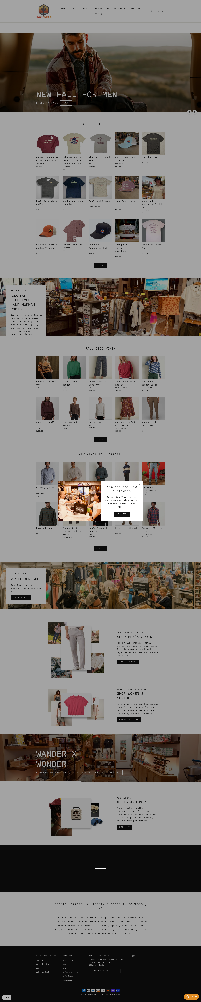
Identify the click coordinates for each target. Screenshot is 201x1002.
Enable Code (121, 514)
